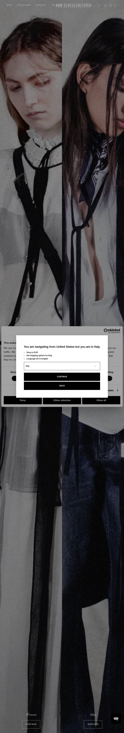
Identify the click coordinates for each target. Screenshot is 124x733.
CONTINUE (62, 377)
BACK (62, 386)
